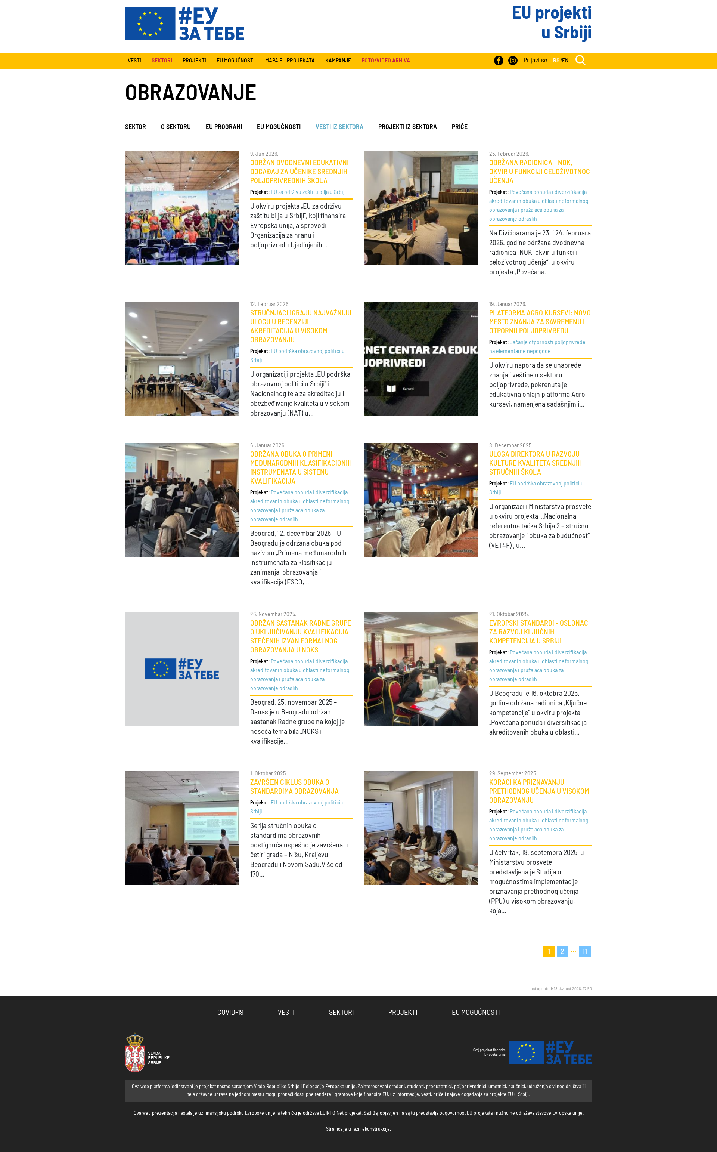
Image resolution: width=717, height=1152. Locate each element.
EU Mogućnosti (236, 61)
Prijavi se (535, 60)
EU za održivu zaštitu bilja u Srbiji (308, 192)
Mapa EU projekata (290, 61)
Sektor (135, 127)
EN (565, 61)
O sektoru (176, 127)
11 (585, 951)
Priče (460, 127)
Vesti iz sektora (339, 127)
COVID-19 (230, 1012)
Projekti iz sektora (407, 127)
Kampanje (338, 61)
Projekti (194, 61)
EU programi (224, 127)
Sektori (341, 1012)
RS (556, 61)
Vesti (134, 61)
